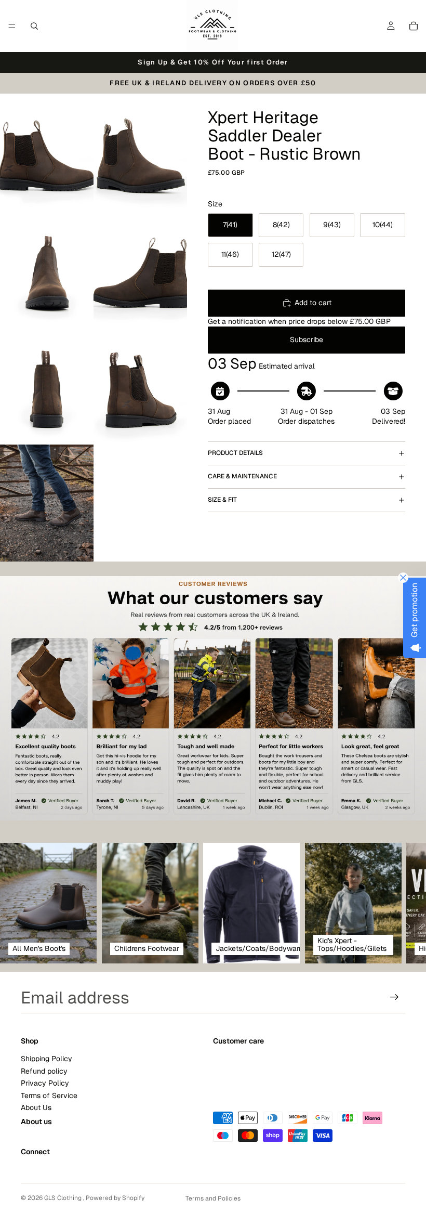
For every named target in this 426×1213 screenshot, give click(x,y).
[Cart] (413, 26)
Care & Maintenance (242, 476)
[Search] (34, 26)
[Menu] (12, 26)
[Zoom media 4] (140, 269)
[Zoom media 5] (47, 386)
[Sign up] (394, 997)
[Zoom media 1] (47, 152)
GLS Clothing (63, 1198)
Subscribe (306, 339)
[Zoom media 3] (47, 269)
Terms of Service (49, 1095)
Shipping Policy (46, 1058)
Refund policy (44, 1070)
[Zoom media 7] (47, 503)
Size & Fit (222, 499)
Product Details (235, 453)
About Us (36, 1107)
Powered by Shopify (115, 1198)
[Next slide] (393, 903)
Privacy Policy (45, 1083)
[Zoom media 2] (140, 152)
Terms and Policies (213, 1198)
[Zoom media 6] (140, 386)
